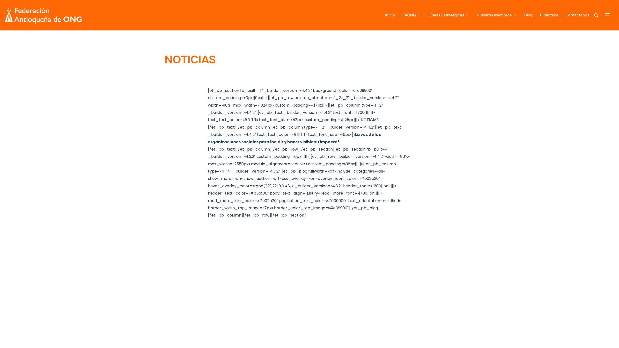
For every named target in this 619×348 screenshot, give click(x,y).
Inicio (390, 15)
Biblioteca (549, 15)
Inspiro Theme (419, 228)
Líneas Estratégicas (446, 15)
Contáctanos (577, 15)
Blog (528, 15)
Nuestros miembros (494, 15)
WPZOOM (447, 228)
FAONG (409, 15)
